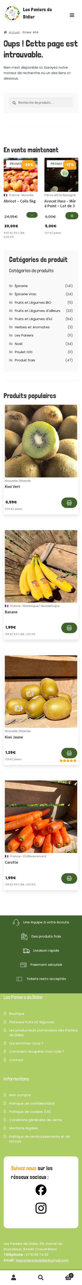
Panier (63, 1274)
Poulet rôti (23, 352)
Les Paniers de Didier (37, 13)
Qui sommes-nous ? (26, 1043)
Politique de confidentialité (32, 1103)
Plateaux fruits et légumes (31, 1022)
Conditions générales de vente (35, 1119)
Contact (16, 1059)
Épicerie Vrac (25, 294)
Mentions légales (23, 1128)
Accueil (14, 32)
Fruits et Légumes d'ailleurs (37, 310)
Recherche (41, 1277)
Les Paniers (24, 335)
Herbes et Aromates (32, 327)
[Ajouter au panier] (32, 215)
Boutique (16, 1013)
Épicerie (21, 285)
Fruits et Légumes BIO (33, 302)
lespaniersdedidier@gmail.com (42, 1260)
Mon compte (20, 1095)
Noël (18, 343)
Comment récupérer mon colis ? (36, 1051)
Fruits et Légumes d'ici (33, 318)
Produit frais (25, 360)
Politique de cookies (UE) (30, 1111)
